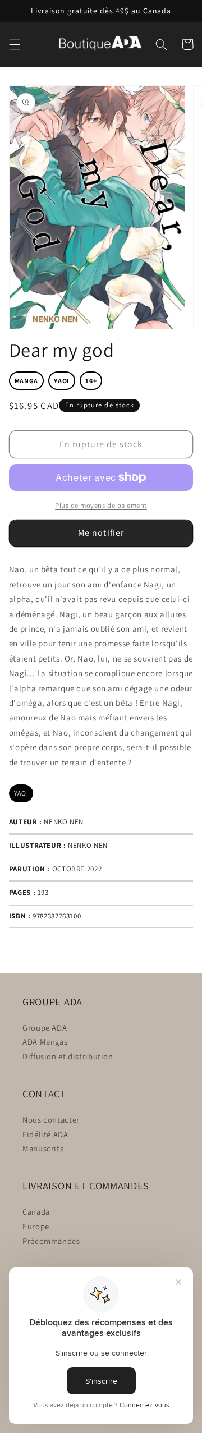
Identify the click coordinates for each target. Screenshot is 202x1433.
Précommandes (51, 1240)
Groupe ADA (44, 1027)
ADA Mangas (44, 1041)
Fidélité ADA (45, 1134)
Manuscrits (42, 1148)
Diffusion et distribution (67, 1056)
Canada (36, 1211)
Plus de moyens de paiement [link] (101, 505)
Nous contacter (51, 1119)
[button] (14, 44)
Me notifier (101, 533)
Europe (35, 1226)
